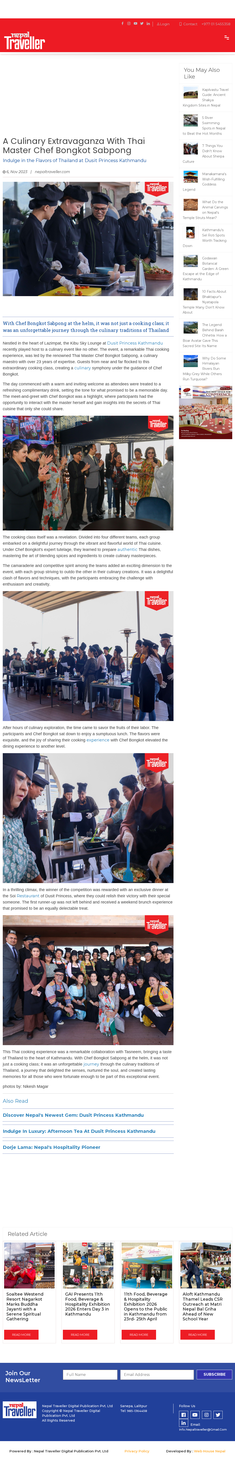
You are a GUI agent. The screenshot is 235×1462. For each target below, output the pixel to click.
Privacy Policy (137, 1451)
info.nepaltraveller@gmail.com (203, 1429)
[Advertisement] (88, 100)
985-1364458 (137, 1411)
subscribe (215, 1374)
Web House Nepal (209, 1451)
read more (21, 1334)
